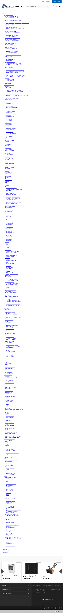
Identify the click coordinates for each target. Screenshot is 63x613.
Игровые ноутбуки (8, 440)
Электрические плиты (10, 60)
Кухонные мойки (8, 211)
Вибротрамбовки (8, 362)
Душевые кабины (8, 231)
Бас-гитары (8, 486)
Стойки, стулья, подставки (11, 527)
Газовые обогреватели (10, 106)
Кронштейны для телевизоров (11, 381)
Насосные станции (9, 267)
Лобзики (6, 321)
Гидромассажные (9, 216)
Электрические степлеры (10, 333)
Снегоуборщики (8, 277)
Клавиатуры (8, 451)
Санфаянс (7, 242)
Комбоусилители (9, 489)
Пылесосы (7, 126)
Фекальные (8, 271)
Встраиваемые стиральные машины (12, 38)
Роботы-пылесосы (9, 132)
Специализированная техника (11, 292)
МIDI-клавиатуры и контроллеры (12, 525)
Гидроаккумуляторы (10, 263)
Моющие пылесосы (10, 129)
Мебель (5, 458)
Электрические (9, 240)
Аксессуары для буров (10, 297)
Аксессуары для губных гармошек (13, 515)
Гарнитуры (8, 448)
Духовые (6, 518)
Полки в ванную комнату (11, 195)
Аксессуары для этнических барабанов (13, 538)
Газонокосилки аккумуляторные (12, 251)
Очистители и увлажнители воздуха (12, 98)
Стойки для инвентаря (9, 426)
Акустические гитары (10, 485)
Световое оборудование (10, 531)
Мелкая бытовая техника (9, 118)
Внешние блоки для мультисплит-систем (14, 90)
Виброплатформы (8, 392)
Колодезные (8, 266)
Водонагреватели (8, 99)
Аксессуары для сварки (9, 341)
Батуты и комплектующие (10, 396)
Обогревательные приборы (10, 104)
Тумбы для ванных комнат (11, 200)
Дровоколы (7, 287)
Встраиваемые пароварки (10, 44)
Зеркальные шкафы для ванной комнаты (14, 189)
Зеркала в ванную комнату (11, 188)
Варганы (7, 520)
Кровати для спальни (10, 470)
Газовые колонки (9, 103)
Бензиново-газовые (10, 337)
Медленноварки (8, 176)
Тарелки (7, 542)
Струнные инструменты (9, 533)
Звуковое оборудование (10, 498)
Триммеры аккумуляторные (11, 284)
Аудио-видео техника (8, 375)
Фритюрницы (7, 160)
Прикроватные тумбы (10, 473)
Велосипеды (8, 420)
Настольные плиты (9, 154)
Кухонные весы (8, 148)
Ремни (7, 481)
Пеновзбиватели (8, 180)
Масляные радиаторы (10, 111)
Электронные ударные (10, 544)
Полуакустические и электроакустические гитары (16, 491)
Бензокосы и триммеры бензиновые (13, 283)
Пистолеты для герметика (10, 331)
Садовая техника (7, 248)
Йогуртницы (7, 169)
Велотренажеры (8, 388)
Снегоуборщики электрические (12, 280)
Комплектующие (9, 190)
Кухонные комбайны (9, 173)
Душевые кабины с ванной (11, 233)
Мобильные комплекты (10, 506)
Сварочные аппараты (10, 313)
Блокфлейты (8, 519)
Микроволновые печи (9, 150)
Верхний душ (8, 220)
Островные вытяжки (10, 81)
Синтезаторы (8, 526)
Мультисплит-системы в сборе (12, 94)
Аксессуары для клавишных (11, 523)
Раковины (8, 244)
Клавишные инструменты (10, 522)
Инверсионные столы (9, 410)
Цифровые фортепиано (10, 528)
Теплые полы (8, 115)
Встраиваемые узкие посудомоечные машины (15, 21)
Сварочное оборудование (10, 312)
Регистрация (47, 1)
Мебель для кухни (8, 461)
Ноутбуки (7, 444)
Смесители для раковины (10, 206)
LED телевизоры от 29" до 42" (11, 378)
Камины (7, 108)
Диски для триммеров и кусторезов (13, 304)
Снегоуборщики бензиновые (11, 279)
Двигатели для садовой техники (11, 274)
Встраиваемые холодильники (11, 25)
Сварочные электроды (10, 356)
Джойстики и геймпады (10, 450)
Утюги (6, 137)
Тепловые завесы (9, 112)
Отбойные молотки (9, 365)
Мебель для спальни (9, 466)
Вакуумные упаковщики (10, 167)
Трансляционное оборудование (12, 511)
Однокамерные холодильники (12, 51)
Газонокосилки (8, 250)
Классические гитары (10, 487)
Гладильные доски (8, 119)
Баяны (7, 479)
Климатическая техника (9, 85)
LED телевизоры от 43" (10, 380)
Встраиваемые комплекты (10, 43)
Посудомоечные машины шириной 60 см (14, 65)
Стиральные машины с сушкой (12, 72)
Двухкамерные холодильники (12, 49)
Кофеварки (7, 145)
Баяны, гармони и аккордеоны (11, 477)
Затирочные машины (9, 363)
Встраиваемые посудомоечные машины (13, 20)
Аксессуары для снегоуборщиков (12, 300)
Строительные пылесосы (10, 367)
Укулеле (7, 494)
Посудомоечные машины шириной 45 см (14, 64)
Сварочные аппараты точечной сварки (13, 317)
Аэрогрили (7, 141)
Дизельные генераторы (10, 339)
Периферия (7, 445)
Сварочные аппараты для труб (12, 314)
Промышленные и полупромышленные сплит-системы (17, 95)
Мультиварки (7, 153)
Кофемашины (7, 146)
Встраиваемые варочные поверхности (12, 32)
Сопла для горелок (9, 357)
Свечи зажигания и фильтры (11, 306)
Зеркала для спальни (10, 468)
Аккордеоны (8, 478)
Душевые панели (9, 223)
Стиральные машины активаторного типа (14, 76)
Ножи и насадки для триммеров (12, 305)
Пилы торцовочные (10, 329)
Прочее (7, 350)
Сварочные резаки (9, 355)
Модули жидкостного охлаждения (13, 346)
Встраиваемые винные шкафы (11, 41)
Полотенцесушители (9, 236)
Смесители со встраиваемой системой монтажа (14, 205)
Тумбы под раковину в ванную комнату (14, 202)
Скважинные (8, 269)
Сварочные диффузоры (10, 351)
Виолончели (8, 534)
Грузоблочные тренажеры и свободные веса (14, 409)
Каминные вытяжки (10, 79)
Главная (4, 13)
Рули (7, 455)
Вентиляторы (7, 96)
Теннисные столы (9, 401)
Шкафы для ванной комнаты (11, 203)
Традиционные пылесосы (11, 133)
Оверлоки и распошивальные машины (12, 121)
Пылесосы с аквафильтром (11, 130)
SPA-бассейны (9, 414)
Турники (6, 429)
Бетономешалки (8, 309)
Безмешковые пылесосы (11, 128)
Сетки (7, 406)
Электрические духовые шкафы (12, 17)
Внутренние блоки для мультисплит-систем (14, 91)
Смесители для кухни (9, 207)
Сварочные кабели (9, 352)
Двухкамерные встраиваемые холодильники (15, 28)
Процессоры (8, 493)
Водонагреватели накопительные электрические (15, 100)
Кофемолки (7, 171)
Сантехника (6, 185)
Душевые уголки (8, 235)
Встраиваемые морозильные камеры (12, 40)
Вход (43, 1)
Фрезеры (6, 334)
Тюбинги (6, 424)
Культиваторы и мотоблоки (10, 290)
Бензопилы (8, 259)
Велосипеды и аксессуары (10, 418)
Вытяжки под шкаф (10, 80)
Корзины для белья (10, 193)
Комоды (7, 469)
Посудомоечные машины (10, 62)
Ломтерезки (7, 174)
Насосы (6, 262)
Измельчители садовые (9, 288)
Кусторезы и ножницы (9, 291)
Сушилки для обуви (9, 136)
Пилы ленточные (9, 326)
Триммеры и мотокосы (9, 282)
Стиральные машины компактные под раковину (15, 75)
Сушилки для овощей (9, 158)
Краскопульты (8, 364)
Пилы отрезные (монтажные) (12, 327)
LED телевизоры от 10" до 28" (11, 377)
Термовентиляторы (10, 116)
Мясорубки (7, 178)
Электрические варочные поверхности (13, 33)
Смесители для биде (9, 210)
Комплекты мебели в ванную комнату (13, 191)
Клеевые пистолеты (9, 320)
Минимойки (7, 275)
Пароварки (7, 155)
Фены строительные (9, 368)
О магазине (5, 552)
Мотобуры (7, 293)
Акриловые (8, 215)
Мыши (7, 454)
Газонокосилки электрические (12, 255)
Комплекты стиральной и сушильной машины (15, 70)
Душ (6, 219)
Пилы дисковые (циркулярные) (12, 325)
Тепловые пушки (9, 113)
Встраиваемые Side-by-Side (11, 27)
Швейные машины (8, 138)
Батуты (7, 397)
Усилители (8, 495)
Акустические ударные (10, 539)
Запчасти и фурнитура (10, 501)
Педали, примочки (9, 490)
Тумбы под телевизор (9, 383)
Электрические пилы (9, 323)
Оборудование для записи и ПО (12, 508)
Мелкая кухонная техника (9, 140)
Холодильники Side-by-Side (11, 52)
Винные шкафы (8, 83)
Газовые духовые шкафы (11, 18)
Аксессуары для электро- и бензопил (13, 301)
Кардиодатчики (8, 393)
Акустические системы (10, 499)
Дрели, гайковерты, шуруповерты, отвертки (13, 310)
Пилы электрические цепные (11, 260)
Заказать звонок (56, 1)
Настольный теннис (9, 400)
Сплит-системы (9, 87)
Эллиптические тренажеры (10, 387)
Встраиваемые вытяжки (10, 24)
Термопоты (7, 159)
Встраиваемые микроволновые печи (12, 39)
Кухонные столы (9, 462)
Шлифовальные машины (10, 318)
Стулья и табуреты (9, 465)
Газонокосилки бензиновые (11, 252)
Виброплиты (7, 360)
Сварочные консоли (10, 354)
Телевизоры (7, 376)
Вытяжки (7, 78)
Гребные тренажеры (9, 391)
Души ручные (8, 228)
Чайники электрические (9, 163)
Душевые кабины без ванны (11, 232)
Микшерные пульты (10, 504)
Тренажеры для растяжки (10, 425)
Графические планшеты (10, 449)
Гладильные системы (9, 120)
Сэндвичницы (7, 181)
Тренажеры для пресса (9, 423)
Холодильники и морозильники (11, 48)
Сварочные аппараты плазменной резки (14, 315)
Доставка (5, 549)
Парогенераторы (8, 124)
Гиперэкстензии (8, 408)
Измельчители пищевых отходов (11, 212)
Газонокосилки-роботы (10, 256)
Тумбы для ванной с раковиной (12, 199)
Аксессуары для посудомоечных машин (13, 436)
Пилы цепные (7, 258)
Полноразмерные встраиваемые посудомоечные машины (17, 23)
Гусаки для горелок (10, 343)
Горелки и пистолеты (10, 342)
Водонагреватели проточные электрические (15, 102)
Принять (57, 611)
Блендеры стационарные (10, 142)
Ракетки (7, 404)
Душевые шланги (9, 225)
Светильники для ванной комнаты (13, 197)
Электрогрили (8, 162)
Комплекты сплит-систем (11, 92)
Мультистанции (8, 412)
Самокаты (7, 421)
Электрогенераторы (9, 335)
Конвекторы (8, 110)
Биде (7, 243)
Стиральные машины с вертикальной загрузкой (15, 73)
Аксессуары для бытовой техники (10, 432)
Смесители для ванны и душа (11, 208)
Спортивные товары (8, 384)
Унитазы (7, 247)
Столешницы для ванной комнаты (13, 198)
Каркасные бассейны (10, 416)
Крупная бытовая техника (9, 47)
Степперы (7, 389)
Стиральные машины (9, 68)
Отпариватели (8, 123)
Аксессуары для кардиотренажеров (12, 394)
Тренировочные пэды (10, 543)
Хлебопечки (7, 183)
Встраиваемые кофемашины (10, 31)
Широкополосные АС (10, 512)
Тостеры (6, 182)
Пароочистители (8, 125)
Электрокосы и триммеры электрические (14, 285)
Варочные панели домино (11, 36)
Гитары (6, 482)
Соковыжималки (8, 157)
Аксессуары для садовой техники (11, 296)
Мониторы (7, 441)
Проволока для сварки (10, 348)
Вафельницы (7, 168)
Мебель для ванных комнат (10, 186)
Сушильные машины (9, 67)
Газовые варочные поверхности (12, 35)
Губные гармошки (9, 516)
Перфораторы (8, 322)
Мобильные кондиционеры (11, 88)
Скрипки (7, 535)
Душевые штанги (9, 227)
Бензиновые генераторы (11, 338)
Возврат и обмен (6, 550)
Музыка (5, 476)
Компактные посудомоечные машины (13, 63)
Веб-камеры (8, 446)
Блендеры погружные (9, 164)
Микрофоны (8, 503)
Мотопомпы (7, 295)
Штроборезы (7, 369)
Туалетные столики (10, 474)
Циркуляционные (9, 272)
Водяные (7, 237)
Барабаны (8, 541)
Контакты (5, 553)
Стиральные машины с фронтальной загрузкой (15, 71)
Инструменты (6, 308)
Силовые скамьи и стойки (10, 428)
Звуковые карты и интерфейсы (12, 502)
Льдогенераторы (8, 149)
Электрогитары (9, 496)
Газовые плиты (9, 57)
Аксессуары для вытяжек (10, 433)
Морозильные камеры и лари (12, 53)
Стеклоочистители (8, 134)
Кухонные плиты (8, 56)
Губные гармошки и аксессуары (11, 514)
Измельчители (8, 144)
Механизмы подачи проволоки (12, 345)
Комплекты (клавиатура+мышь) (12, 453)
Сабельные (8, 330)
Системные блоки (8, 457)
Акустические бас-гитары (11, 484)
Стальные (8, 217)
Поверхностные (9, 268)
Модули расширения (10, 507)
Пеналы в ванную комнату (11, 194)
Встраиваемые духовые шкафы (11, 16)
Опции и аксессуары (9, 430)
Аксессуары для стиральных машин (12, 437)
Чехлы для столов (9, 402)
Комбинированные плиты (11, 59)
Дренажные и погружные (11, 264)
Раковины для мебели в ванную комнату (14, 245)
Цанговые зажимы (9, 359)
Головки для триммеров (11, 302)
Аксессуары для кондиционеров (11, 434)
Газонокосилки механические (12, 253)
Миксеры (7, 177)
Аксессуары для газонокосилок (12, 299)
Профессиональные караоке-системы (13, 510)
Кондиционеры (8, 86)
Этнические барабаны (10, 546)
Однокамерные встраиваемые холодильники (15, 29)
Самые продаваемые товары (31, 559)
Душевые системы (9, 224)
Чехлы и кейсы (9, 530)
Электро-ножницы (8, 372)
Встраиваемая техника (8, 15)
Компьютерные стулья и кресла (11, 460)
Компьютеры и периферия (9, 439)
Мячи (7, 405)
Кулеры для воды (8, 172)
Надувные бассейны (10, 417)
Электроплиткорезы (9, 373)
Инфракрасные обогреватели (12, 107)
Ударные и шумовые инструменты (12, 537)
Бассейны (7, 413)
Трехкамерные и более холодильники (13, 55)
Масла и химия (8, 276)
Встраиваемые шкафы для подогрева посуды (14, 45)
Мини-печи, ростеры (9, 151)
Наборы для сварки (10, 347)
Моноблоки (7, 442)
